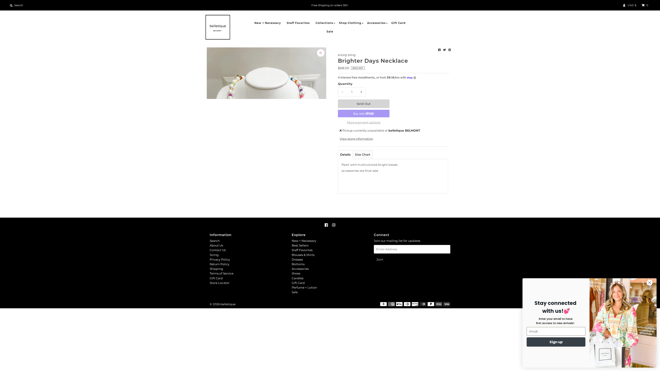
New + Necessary (267, 23)
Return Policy (219, 264)
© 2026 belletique (222, 304)
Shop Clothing (350, 23)
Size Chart (362, 154)
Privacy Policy (220, 259)
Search (215, 241)
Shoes (296, 273)
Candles (297, 278)
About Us (216, 245)
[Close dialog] (649, 283)
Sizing (214, 255)
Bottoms (298, 264)
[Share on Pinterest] (449, 50)
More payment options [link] (363, 122)
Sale (330, 31)
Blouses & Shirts (303, 255)
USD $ (632, 5)
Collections (324, 23)
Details (345, 154)
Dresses (297, 259)
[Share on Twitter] (444, 50)
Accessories (376, 23)
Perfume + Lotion (304, 287)
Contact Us (218, 250)
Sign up (556, 342)
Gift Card (398, 23)
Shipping (216, 269)
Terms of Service (221, 273)
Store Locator (219, 283)
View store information (356, 138)
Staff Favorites (298, 23)
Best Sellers (300, 245)
